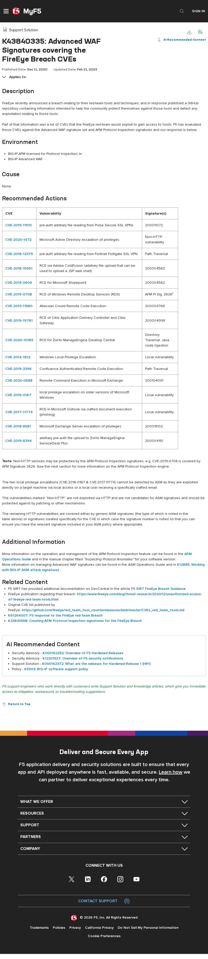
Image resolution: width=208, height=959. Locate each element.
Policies (59, 927)
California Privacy (99, 927)
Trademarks (39, 927)
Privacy (75, 927)
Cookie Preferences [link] (104, 936)
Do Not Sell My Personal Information (148, 927)
